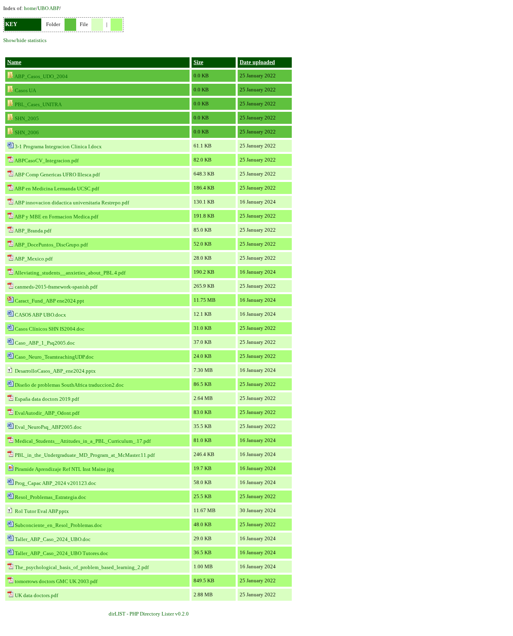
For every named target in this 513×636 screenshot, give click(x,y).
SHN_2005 (27, 118)
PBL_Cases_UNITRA (38, 104)
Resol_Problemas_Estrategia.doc (50, 497)
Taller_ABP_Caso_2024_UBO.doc (53, 539)
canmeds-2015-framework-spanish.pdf (56, 287)
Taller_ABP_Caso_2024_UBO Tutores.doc (61, 553)
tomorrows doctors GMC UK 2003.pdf (56, 581)
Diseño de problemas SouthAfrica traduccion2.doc (69, 385)
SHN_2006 (27, 132)
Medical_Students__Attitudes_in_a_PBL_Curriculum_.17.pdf (83, 441)
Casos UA (25, 90)
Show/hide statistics (24, 40)
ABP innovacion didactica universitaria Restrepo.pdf (71, 203)
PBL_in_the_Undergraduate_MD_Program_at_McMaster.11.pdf (85, 455)
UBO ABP (48, 8)
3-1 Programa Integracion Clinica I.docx (58, 146)
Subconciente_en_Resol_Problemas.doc (58, 525)
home (30, 8)
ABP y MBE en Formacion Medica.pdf (56, 217)
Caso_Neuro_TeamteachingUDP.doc (54, 357)
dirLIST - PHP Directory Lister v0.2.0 (149, 614)
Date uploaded (257, 62)
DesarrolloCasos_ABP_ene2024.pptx (55, 371)
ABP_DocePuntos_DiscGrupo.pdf (51, 245)
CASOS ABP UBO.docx (40, 315)
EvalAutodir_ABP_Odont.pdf (47, 413)
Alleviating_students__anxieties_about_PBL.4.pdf (69, 273)
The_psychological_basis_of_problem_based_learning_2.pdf (82, 567)
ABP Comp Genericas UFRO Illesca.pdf (57, 175)
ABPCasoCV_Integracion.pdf (46, 160)
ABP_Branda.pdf (32, 231)
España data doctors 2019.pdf (47, 399)
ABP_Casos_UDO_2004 (41, 76)
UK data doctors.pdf (36, 595)
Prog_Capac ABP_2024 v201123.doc (55, 483)
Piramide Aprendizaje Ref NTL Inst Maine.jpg (64, 469)
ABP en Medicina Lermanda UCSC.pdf (56, 189)
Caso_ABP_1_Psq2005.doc (45, 343)
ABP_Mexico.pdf (33, 259)
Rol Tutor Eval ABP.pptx (42, 511)
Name (14, 62)
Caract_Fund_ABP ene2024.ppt (49, 301)
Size (198, 62)
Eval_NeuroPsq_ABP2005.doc (48, 427)
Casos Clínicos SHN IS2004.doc (50, 329)
